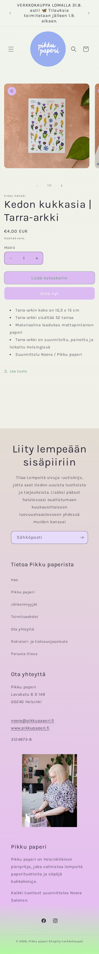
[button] (11, 49)
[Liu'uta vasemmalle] (37, 186)
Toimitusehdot (24, 616)
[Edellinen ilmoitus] (10, 13)
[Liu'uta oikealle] (62, 186)
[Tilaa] (82, 537)
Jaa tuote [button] (18, 371)
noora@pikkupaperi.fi (32, 720)
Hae (14, 579)
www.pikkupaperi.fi (30, 727)
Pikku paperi (23, 592)
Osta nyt (49, 293)
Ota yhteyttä (22, 629)
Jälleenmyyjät (24, 604)
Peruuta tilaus (24, 653)
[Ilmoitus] (89, 13)
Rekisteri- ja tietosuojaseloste (39, 641)
